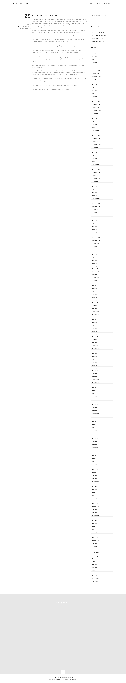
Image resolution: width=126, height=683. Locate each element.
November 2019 (96, 274)
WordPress (57, 679)
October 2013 (95, 481)
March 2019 (95, 297)
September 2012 (96, 518)
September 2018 (96, 314)
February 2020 (96, 266)
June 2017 (95, 356)
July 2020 (94, 252)
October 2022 (95, 175)
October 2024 (95, 107)
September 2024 (96, 110)
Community (27, 26)
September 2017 (96, 348)
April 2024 (94, 124)
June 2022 (95, 186)
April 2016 (94, 396)
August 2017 (95, 351)
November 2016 (96, 376)
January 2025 (95, 99)
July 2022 (94, 184)
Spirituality (95, 575)
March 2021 (95, 229)
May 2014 (94, 461)
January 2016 (95, 404)
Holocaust (94, 564)
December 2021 (96, 203)
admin (29, 24)
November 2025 (96, 70)
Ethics (22, 28)
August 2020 (95, 249)
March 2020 (95, 263)
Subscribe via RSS (98, 22)
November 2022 (96, 172)
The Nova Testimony (97, 30)
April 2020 (94, 260)
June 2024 (95, 118)
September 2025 (96, 76)
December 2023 (96, 135)
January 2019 (95, 302)
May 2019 (94, 291)
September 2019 (96, 280)
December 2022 (96, 169)
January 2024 (95, 133)
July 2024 (94, 116)
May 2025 (94, 87)
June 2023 (95, 152)
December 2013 (96, 475)
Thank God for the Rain (98, 38)
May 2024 (94, 121)
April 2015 (94, 430)
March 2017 (95, 365)
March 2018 (95, 331)
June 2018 (95, 322)
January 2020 (95, 269)
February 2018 (96, 334)
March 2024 (95, 127)
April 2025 (94, 90)
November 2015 (96, 410)
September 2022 (96, 178)
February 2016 (96, 402)
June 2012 (95, 526)
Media (103, 3)
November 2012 (96, 512)
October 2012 (95, 515)
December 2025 (96, 68)
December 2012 (96, 509)
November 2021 (96, 206)
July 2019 (94, 286)
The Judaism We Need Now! (99, 35)
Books (98, 3)
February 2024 (96, 130)
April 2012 (94, 532)
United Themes (73, 679)
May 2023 (94, 155)
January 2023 (95, 167)
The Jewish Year (96, 578)
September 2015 (96, 416)
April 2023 (94, 158)
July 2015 (94, 421)
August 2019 (95, 283)
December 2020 (96, 237)
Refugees (94, 573)
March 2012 (95, 535)
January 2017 (95, 370)
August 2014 (95, 453)
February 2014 (96, 470)
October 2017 (95, 345)
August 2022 (95, 181)
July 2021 (94, 218)
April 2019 (94, 294)
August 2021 (95, 215)
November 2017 (96, 342)
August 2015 (95, 419)
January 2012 (95, 540)
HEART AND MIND (20, 3)
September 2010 (96, 546)
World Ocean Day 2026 (98, 32)
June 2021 (95, 220)
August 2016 (95, 385)
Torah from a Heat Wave (98, 41)
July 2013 (94, 489)
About (92, 3)
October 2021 (95, 209)
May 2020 (94, 257)
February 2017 (96, 368)
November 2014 (96, 444)
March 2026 (95, 59)
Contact (110, 3)
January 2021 (95, 235)
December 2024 (96, 102)
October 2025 (95, 73)
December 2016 (96, 373)
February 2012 (96, 537)
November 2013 (96, 478)
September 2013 (96, 484)
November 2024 (96, 104)
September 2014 (96, 450)
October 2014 (95, 447)
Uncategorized (96, 581)
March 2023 (95, 161)
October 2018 (95, 311)
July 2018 (94, 319)
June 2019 (95, 288)
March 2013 (95, 501)
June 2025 (95, 85)
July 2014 (94, 455)
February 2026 (96, 62)
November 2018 (96, 308)
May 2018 (94, 325)
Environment (95, 558)
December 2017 (96, 339)
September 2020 (96, 246)
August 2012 (95, 520)
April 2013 (94, 498)
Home (86, 3)
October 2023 (95, 141)
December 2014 (96, 441)
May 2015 (94, 427)
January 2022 (95, 201)
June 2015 (95, 424)
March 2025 (95, 93)
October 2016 (95, 379)
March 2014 (95, 467)
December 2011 (96, 543)
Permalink (28, 30)
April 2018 (94, 328)
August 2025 (95, 79)
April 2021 (94, 226)
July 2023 (94, 150)
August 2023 (95, 147)
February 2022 (96, 198)
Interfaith (28, 28)
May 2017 (94, 359)
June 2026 (95, 51)
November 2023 (96, 138)
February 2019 (96, 300)
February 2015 (96, 436)
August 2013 (95, 487)
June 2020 (95, 254)
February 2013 (96, 503)
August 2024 (95, 113)
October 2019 (95, 277)
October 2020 (95, 243)
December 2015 (96, 407)
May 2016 (94, 393)
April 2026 (94, 56)
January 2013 (95, 506)
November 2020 (96, 240)
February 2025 (96, 96)
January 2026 (95, 65)
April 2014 (94, 464)
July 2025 (94, 82)
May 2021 (94, 223)
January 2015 (95, 438)
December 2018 (96, 305)
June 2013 (95, 492)
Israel (93, 570)
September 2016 (96, 382)
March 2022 (95, 195)
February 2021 (96, 232)
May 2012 (94, 529)
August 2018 (95, 317)
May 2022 (94, 189)
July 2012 (94, 523)
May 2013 (94, 495)
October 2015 (95, 413)
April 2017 (94, 362)
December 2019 (96, 271)
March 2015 (95, 433)
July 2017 (94, 353)
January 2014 (95, 472)
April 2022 (94, 192)
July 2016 (94, 387)
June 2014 (95, 458)
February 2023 (96, 164)
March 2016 (95, 399)
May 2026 (94, 53)
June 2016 (95, 390)
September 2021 (96, 212)
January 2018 (95, 336)
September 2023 (96, 144)
